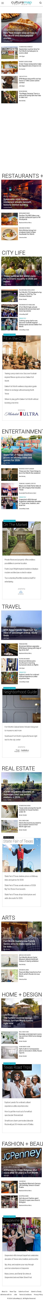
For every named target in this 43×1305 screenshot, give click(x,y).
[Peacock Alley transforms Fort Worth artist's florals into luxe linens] (9, 975)
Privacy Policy (38, 1294)
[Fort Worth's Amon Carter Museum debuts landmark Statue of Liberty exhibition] (9, 960)
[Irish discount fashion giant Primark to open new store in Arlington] (9, 1201)
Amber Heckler (7, 284)
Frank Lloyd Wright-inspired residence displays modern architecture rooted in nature (21, 571)
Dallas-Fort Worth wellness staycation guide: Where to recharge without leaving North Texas (21, 390)
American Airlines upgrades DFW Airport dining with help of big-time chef (30, 648)
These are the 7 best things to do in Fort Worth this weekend (30, 472)
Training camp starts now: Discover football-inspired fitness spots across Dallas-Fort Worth (30, 323)
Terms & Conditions (25, 1294)
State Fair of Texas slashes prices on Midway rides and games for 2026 (17, 457)
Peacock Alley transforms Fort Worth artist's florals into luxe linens (30, 974)
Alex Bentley (22, 100)
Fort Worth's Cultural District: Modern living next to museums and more (21, 729)
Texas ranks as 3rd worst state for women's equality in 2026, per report (20, 279)
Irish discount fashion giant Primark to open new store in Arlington (29, 1200)
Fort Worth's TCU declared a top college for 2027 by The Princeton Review (30, 294)
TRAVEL (11, 606)
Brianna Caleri (32, 493)
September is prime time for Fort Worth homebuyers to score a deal (29, 51)
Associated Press (23, 493)
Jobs (15, 1294)
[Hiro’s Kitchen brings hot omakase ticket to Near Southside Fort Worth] (9, 233)
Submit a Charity (36, 1291)
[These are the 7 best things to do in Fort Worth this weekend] (9, 474)
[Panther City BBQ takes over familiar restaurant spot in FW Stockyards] (9, 219)
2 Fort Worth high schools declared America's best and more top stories (29, 309)
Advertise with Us (6, 1294)
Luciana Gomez (7, 207)
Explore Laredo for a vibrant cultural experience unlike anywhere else (29, 676)
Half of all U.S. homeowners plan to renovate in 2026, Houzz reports (30, 1051)
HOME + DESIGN (22, 994)
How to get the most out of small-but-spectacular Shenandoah (18, 1113)
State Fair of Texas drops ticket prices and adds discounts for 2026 (20, 896)
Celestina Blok (23, 237)
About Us (4, 1291)
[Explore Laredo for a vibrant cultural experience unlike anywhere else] (9, 678)
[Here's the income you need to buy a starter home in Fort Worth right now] (9, 826)
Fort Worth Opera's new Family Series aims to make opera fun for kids (19, 944)
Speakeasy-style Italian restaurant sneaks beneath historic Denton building (17, 202)
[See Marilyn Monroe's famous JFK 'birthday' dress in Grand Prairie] (9, 1187)
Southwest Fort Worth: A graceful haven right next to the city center (21, 738)
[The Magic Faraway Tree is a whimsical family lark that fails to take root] (9, 97)
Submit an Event (24, 1291)
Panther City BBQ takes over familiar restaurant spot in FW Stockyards (29, 217)
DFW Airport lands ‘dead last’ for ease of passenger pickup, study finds (20, 633)
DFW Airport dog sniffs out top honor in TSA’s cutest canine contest (30, 81)
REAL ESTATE (18, 768)
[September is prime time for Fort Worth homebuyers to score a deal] (9, 52)
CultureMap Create (24, 329)
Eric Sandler (22, 69)
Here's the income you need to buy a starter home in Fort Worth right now (30, 825)
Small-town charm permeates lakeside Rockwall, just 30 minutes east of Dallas (19, 1122)
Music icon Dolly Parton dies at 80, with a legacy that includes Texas (30, 488)
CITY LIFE (13, 252)
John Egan (22, 56)
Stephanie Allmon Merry (25, 222)
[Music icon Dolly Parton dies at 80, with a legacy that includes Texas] (9, 489)
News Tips (13, 1291)
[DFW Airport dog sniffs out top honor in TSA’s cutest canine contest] (9, 82)
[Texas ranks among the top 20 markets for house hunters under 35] (9, 811)
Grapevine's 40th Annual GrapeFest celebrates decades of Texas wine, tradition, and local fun (30, 502)
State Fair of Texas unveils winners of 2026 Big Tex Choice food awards (20, 887)
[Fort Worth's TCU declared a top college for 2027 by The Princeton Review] (9, 295)
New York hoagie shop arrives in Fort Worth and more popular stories (20, 35)
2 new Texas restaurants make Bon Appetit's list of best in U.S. (30, 65)
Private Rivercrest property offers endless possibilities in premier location (20, 561)
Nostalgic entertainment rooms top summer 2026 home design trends (30, 1036)
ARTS (8, 917)
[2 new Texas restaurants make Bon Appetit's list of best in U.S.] (9, 67)
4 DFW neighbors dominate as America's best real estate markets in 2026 (18, 794)
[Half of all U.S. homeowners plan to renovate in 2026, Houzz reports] (9, 1052)
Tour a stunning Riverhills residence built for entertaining (20, 580)
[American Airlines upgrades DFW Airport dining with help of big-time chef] (9, 649)
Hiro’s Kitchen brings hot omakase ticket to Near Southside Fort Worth (27, 232)
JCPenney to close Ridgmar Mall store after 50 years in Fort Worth (20, 1171)
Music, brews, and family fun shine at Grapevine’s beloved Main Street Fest (18, 1275)
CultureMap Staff (7, 41)
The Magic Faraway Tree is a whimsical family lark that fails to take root (30, 95)
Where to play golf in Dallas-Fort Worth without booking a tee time (21, 401)
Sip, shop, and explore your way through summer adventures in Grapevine (19, 1266)
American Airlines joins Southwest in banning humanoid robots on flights (28, 663)
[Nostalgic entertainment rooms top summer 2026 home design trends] (9, 1037)
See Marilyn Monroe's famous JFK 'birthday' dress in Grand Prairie (30, 1185)
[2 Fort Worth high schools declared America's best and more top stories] (9, 310)
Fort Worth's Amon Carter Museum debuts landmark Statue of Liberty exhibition (29, 959)
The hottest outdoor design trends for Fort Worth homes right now (18, 1020)
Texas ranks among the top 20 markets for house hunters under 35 (30, 810)
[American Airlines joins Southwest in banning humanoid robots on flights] (9, 664)
